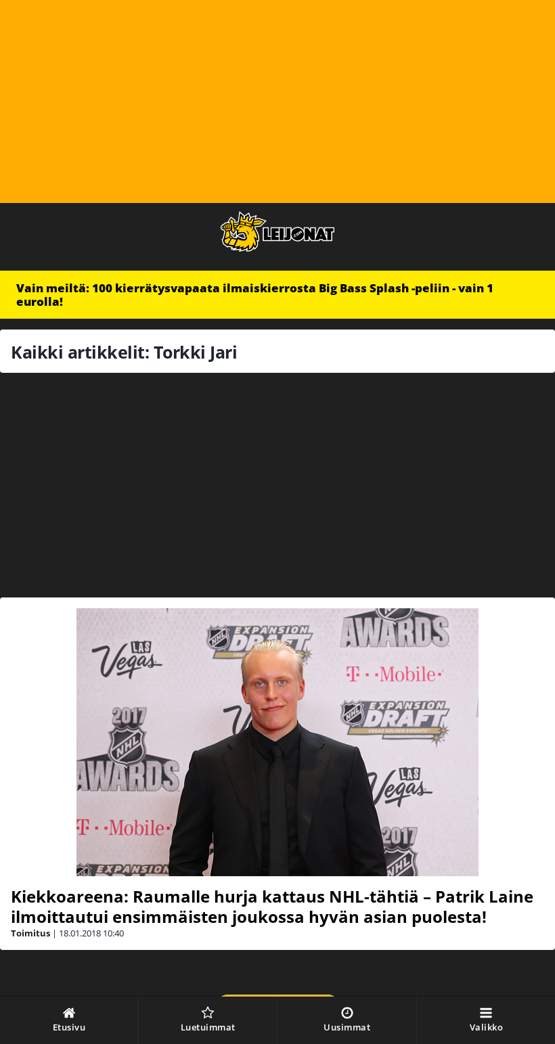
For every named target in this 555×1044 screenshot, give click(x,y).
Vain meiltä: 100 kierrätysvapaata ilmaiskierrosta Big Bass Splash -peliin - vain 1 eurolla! (254, 294)
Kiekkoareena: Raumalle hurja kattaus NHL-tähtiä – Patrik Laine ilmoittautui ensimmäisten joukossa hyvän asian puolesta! (272, 906)
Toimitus (30, 933)
